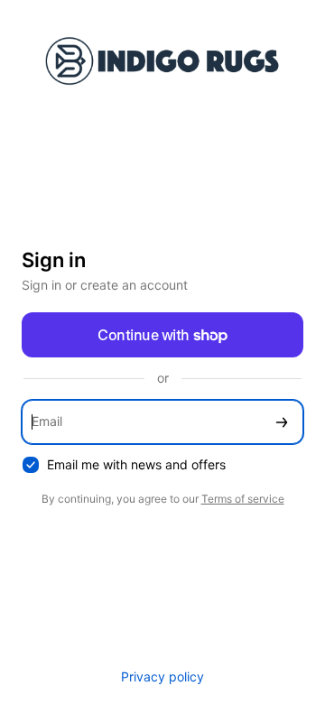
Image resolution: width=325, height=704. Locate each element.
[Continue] (281, 422)
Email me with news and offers (136, 464)
